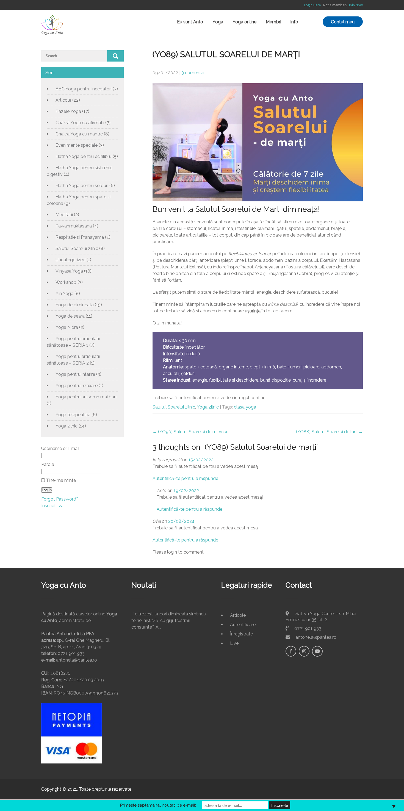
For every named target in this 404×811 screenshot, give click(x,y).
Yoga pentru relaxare (77, 385)
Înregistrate (241, 634)
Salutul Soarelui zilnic (174, 407)
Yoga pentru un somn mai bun (86, 396)
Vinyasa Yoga (69, 271)
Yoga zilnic (208, 407)
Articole (63, 100)
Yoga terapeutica (73, 414)
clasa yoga (245, 407)
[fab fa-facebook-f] (291, 651)
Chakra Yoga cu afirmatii (80, 122)
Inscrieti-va (52, 505)
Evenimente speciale (77, 145)
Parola (47, 464)
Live (234, 643)
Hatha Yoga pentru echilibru (84, 156)
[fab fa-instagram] (304, 651)
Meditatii (64, 214)
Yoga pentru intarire (75, 374)
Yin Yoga (64, 293)
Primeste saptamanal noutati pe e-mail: (158, 805)
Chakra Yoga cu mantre (79, 134)
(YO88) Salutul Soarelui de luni (329, 431)
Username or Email (60, 448)
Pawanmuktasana (74, 226)
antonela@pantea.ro (315, 637)
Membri (273, 21)
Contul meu (343, 21)
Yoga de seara (70, 316)
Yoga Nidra (67, 327)
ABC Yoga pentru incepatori (84, 88)
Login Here (312, 4)
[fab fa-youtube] (317, 651)
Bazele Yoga (68, 111)
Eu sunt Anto (190, 21)
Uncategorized (70, 259)
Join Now (355, 4)
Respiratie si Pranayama (80, 237)
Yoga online (244, 21)
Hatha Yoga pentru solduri (82, 185)
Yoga (217, 21)
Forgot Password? (60, 499)
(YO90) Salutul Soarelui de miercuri (190, 431)
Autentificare (243, 624)
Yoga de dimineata (75, 304)
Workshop (66, 282)
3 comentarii (193, 72)
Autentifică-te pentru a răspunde (185, 478)
